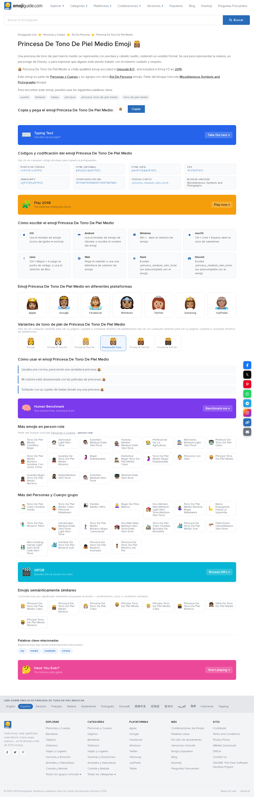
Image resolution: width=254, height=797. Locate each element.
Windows (135, 745)
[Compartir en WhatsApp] (247, 394)
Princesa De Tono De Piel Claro (94, 606)
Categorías (78, 6)
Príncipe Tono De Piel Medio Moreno (32, 622)
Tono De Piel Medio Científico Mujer (31, 444)
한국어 (169, 706)
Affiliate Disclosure (224, 745)
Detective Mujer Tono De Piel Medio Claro (127, 460)
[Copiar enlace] (247, 422)
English (10, 706)
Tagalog (223, 706)
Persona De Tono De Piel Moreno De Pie (125, 546)
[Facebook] (7, 752)
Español (25, 706)
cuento (24, 97)
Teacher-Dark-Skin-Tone (126, 476)
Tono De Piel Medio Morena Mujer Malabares (189, 508)
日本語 (155, 706)
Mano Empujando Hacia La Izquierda (219, 508)
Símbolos (52, 745)
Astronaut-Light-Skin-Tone (61, 442)
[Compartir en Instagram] (247, 413)
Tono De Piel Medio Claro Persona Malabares (62, 508)
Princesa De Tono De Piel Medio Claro (31, 606)
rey (22, 650)
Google (134, 734)
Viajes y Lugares (56, 751)
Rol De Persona (81, 34)
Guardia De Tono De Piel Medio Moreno (62, 460)
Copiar (136, 109)
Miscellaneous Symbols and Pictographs (204, 184)
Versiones (155, 6)
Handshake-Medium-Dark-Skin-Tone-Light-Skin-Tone (63, 528)
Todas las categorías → (102, 774)
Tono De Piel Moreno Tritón (32, 524)
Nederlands (88, 706)
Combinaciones (129, 6)
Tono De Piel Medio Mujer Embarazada (157, 458)
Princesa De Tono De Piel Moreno (188, 606)
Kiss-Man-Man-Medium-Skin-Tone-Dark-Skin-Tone (126, 527)
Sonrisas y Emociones (101, 757)
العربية (182, 706)
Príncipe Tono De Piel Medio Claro (158, 606)
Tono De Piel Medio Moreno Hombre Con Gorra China (31, 461)
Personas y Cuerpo (54, 34)
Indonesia (207, 706)
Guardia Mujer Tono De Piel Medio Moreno (32, 479)
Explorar (57, 6)
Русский (124, 706)
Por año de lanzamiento (186, 739)
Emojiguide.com (27, 34)
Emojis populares (182, 751)
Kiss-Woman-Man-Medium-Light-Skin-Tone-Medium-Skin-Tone (158, 509)
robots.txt (245, 791)
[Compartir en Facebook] (247, 365)
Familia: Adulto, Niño (94, 505)
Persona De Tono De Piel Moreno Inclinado (94, 546)
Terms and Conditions (226, 734)
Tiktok (133, 768)
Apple (133, 728)
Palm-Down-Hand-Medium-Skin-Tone (221, 525)
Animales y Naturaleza (60, 762)
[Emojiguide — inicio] (7, 725)
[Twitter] (15, 752)
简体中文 (140, 706)
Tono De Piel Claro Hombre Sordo (32, 506)
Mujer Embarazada (94, 457)
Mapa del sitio (229, 791)
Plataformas (102, 6)
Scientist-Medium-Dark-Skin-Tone (95, 442)
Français (56, 706)
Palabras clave (180, 734)
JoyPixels (135, 762)
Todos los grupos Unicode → (63, 774)
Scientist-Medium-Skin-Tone (95, 477)
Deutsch (41, 706)
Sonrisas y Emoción (58, 757)
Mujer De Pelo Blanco (126, 505)
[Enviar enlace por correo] (247, 432)
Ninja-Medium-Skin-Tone (63, 476)
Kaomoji (206, 6)
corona (66, 650)
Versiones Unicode (183, 745)
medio (34, 650)
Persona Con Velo (189, 457)
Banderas (52, 734)
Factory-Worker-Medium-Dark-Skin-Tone (126, 444)
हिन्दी (193, 706)
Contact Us (220, 757)
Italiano (71, 706)
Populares (176, 6)
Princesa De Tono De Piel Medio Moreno (62, 607)
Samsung (135, 757)
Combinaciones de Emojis (187, 728)
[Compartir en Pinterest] (247, 384)
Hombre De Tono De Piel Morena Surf (62, 544)
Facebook (135, 739)
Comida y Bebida (56, 768)
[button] (43, 169)
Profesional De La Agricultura (156, 442)
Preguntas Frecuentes (232, 6)
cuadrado (50, 650)
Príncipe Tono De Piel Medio (221, 457)
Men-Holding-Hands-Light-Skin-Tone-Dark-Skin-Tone (32, 547)
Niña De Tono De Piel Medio (221, 605)
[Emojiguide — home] (23, 6)
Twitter (133, 751)
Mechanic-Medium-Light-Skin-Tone (189, 442)
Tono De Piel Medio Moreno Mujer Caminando (95, 527)
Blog (192, 6)
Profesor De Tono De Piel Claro (220, 442)
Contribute (219, 728)
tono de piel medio (136, 97)
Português (107, 706)
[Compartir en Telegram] (247, 403)
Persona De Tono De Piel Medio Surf (188, 525)
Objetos (51, 739)
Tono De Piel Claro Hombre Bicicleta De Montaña (158, 527)
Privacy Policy (221, 739)
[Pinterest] (23, 752)
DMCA (217, 751)
